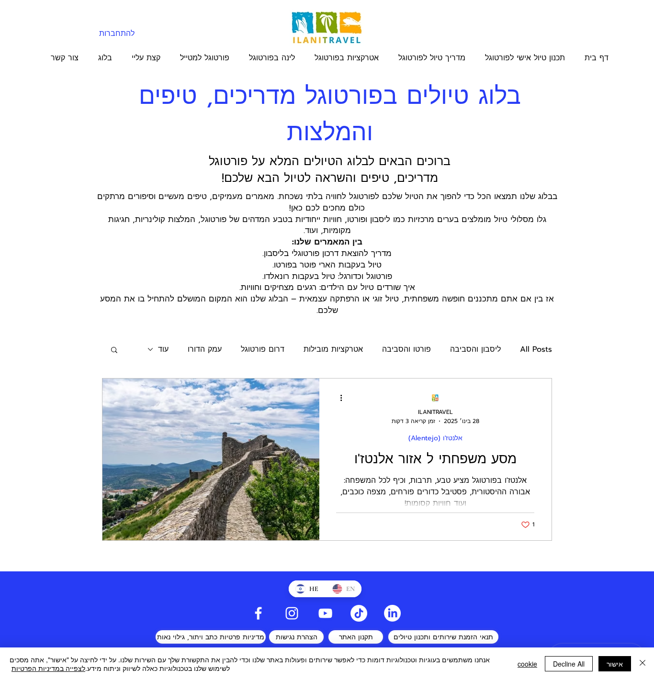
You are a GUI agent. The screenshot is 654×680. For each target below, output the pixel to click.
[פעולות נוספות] (337, 398)
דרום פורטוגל (262, 349)
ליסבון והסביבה (475, 349)
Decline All (569, 664)
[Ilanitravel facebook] (258, 613)
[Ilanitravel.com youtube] (325, 613)
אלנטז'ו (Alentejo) (435, 438)
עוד (163, 349)
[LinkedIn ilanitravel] (392, 613)
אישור (615, 664)
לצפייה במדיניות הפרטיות (48, 668)
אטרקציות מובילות (333, 349)
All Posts (536, 349)
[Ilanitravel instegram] (291, 613)
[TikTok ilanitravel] (358, 613)
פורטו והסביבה (406, 349)
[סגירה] (642, 663)
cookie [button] (527, 664)
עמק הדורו (205, 349)
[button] (114, 351)
